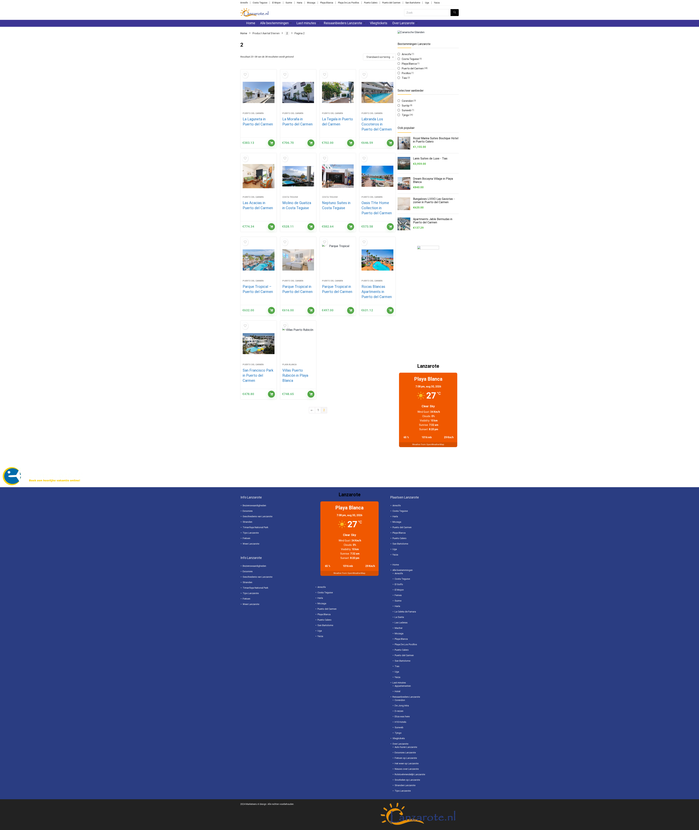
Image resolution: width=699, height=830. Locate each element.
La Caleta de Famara (405, 611)
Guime (289, 2)
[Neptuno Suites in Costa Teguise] (338, 176)
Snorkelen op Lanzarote (407, 779)
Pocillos (406, 73)
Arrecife (244, 2)
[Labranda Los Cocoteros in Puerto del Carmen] (377, 92)
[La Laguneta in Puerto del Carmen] (258, 92)
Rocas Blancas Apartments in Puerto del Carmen (377, 291)
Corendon (407, 100)
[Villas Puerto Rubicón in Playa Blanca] (298, 343)
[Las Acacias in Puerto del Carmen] (258, 176)
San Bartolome (412, 2)
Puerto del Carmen (391, 2)
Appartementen (403, 686)
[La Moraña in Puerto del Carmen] (298, 92)
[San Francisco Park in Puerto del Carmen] (258, 343)
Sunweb (406, 110)
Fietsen (246, 538)
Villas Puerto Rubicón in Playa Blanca (295, 375)
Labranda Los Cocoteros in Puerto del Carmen (377, 124)
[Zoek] (455, 12)
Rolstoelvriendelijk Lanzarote (410, 774)
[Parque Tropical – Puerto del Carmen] (258, 260)
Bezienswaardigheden (254, 505)
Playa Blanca (326, 2)
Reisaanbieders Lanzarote (343, 23)
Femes (398, 595)
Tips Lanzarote (251, 532)
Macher (398, 628)
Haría (320, 598)
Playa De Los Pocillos (348, 2)
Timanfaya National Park (255, 527)
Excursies (248, 511)
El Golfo (399, 584)
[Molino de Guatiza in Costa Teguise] (298, 176)
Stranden (247, 522)
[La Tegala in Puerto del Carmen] (338, 92)
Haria (299, 2)
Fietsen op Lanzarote (406, 758)
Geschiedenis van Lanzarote (257, 516)
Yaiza (437, 2)
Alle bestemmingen (274, 23)
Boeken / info (271, 142)
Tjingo (405, 115)
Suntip (405, 105)
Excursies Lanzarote (405, 752)
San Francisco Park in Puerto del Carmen (258, 375)
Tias (404, 77)
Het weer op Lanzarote (406, 763)
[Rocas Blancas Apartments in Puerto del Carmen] (377, 260)
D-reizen (399, 711)
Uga (427, 2)
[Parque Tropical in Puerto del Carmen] (298, 260)
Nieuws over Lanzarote (407, 769)
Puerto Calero (370, 2)
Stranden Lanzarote (405, 785)
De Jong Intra (402, 705)
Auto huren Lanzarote (406, 747)
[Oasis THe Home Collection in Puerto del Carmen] (377, 176)
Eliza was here (402, 716)
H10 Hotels (400, 722)
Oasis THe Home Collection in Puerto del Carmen (377, 208)
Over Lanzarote (403, 23)
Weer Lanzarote (251, 543)
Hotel (397, 691)
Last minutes (306, 23)
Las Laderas (401, 622)
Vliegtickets (378, 23)
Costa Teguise (260, 2)
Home (250, 23)
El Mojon (276, 2)
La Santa (399, 617)
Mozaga (311, 2)
